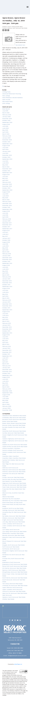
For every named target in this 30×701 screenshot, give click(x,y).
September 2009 (7, 392)
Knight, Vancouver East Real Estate (12, 520)
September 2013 (7, 309)
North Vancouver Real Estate (10, 547)
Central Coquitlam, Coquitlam (11, 448)
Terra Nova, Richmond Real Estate (12, 583)
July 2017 (5, 232)
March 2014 (5, 298)
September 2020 (7, 190)
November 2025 (7, 118)
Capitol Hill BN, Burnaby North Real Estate (14, 446)
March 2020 (5, 199)
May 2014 (5, 294)
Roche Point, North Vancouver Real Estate (14, 566)
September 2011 (7, 356)
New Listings (6, 95)
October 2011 (6, 354)
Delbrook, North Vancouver (10, 467)
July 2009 (5, 396)
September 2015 (7, 263)
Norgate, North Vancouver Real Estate (13, 545)
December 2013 (7, 304)
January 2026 (6, 116)
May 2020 (5, 197)
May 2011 (5, 360)
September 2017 (7, 228)
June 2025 (5, 128)
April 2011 (5, 362)
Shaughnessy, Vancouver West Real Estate (14, 572)
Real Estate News (7, 101)
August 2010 (6, 377)
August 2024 (6, 145)
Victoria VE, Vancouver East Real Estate (13, 591)
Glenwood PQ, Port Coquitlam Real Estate (14, 500)
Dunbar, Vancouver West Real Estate (13, 477)
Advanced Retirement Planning (11, 93)
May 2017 (5, 236)
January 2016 (6, 255)
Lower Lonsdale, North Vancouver (12, 523)
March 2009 (5, 404)
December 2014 (7, 281)
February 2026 (6, 114)
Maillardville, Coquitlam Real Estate (12, 533)
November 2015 (7, 259)
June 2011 (5, 358)
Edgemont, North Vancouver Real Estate (14, 483)
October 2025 (6, 120)
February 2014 (6, 300)
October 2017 (6, 226)
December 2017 (7, 223)
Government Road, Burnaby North (12, 502)
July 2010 (5, 379)
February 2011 (6, 365)
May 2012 (5, 340)
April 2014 (5, 296)
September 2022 (7, 159)
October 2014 (6, 284)
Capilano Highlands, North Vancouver (13, 438)
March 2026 (5, 112)
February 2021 (6, 182)
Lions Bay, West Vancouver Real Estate (13, 522)
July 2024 (5, 147)
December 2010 (7, 369)
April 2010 (5, 385)
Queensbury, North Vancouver (11, 562)
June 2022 (5, 163)
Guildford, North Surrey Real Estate (12, 508)
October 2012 (6, 331)
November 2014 (7, 282)
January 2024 (6, 151)
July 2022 (5, 161)
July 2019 (5, 213)
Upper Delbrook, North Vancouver (12, 587)
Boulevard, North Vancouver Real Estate (14, 419)
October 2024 (6, 141)
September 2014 (7, 286)
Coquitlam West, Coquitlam (10, 456)
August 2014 (6, 288)
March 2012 (5, 344)
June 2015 (5, 269)
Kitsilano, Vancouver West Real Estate (13, 518)
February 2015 (6, 277)
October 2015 (6, 261)
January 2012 (6, 348)
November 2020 (7, 186)
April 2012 (5, 342)
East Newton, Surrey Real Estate (11, 481)
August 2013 (6, 311)
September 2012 (7, 333)
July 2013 (5, 313)
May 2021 (5, 178)
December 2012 (7, 327)
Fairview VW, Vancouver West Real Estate (14, 485)
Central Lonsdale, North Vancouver (12, 450)
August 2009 (6, 394)
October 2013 (6, 308)
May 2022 (5, 165)
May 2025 (5, 130)
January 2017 (6, 238)
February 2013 (6, 323)
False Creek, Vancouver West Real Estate (14, 487)
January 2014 (6, 302)
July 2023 (5, 153)
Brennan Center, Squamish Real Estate (13, 425)
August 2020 (6, 192)
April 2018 (5, 217)
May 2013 (5, 317)
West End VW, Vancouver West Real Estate (14, 593)
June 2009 (5, 398)
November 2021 (7, 168)
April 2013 (5, 319)
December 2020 (7, 184)
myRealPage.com (18, 664)
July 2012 (5, 336)
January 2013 (6, 325)
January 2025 (6, 138)
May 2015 (5, 271)
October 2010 (6, 373)
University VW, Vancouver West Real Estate (14, 585)
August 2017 (6, 230)
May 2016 (5, 248)
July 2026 (5, 111)
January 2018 (6, 221)
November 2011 (6, 352)
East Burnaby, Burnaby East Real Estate (14, 479)
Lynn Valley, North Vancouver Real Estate (14, 531)
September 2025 (7, 122)
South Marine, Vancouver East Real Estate (14, 578)
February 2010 (6, 389)
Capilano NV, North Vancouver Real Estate (14, 444)
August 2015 (6, 265)
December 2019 (7, 203)
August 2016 (6, 242)
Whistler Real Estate (8, 599)
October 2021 (6, 170)
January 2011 (6, 367)
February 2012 (6, 346)
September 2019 (7, 209)
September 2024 (7, 143)
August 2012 (6, 335)
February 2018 (6, 219)
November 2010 (7, 371)
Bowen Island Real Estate (9, 421)
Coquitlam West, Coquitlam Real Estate (14, 458)
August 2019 (6, 211)
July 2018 (5, 215)
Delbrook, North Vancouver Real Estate (13, 469)
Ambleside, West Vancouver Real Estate (14, 417)
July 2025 (5, 126)
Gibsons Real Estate (8, 496)
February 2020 (6, 201)
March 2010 (5, 387)
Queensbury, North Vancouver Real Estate (14, 564)
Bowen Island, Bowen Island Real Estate (14, 423)
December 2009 (7, 391)
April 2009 (5, 402)
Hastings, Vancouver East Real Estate (13, 510)
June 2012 (5, 338)
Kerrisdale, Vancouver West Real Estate (13, 516)
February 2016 (6, 253)
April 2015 (5, 273)
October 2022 (6, 157)
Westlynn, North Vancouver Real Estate (13, 597)
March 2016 (5, 252)
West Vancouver (7, 595)
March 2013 (5, 321)
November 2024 (7, 139)
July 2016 (5, 244)
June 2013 (5, 315)
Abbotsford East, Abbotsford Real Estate (14, 415)
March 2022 (5, 167)
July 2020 (5, 194)
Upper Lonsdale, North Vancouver (12, 589)
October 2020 (6, 188)
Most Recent (6, 109)
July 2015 (5, 267)
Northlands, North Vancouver (11, 549)
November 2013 (7, 306)
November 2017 (7, 224)
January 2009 (6, 408)
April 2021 (5, 180)
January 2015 (6, 279)
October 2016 (6, 240)
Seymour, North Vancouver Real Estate (17, 28)
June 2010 (5, 381)
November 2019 (7, 205)
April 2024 (5, 149)
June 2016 (5, 246)
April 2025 (5, 132)
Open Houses (6, 99)
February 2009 (6, 406)
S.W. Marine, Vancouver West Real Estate (14, 568)
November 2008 (7, 410)
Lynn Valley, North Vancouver (11, 529)
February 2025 (6, 136)
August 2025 (6, 124)
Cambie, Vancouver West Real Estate (13, 433)
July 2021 (5, 176)
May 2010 (5, 383)
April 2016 (5, 250)
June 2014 (5, 292)
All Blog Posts (6, 92)
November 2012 (7, 329)
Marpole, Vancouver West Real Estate (13, 535)
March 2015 (5, 275)
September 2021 (7, 172)
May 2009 (5, 400)
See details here (20, 45)
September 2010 (7, 375)
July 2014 (5, 290)
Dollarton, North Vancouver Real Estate (13, 471)
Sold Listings (6, 103)
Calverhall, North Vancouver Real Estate (14, 431)
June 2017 (5, 234)
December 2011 (6, 350)
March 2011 (5, 363)
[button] (9, 620)
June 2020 (5, 196)
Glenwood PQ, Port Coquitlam (11, 498)
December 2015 (7, 257)
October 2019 (6, 207)
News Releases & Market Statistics (12, 97)
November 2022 (7, 155)
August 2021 (6, 174)
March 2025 (5, 134)
